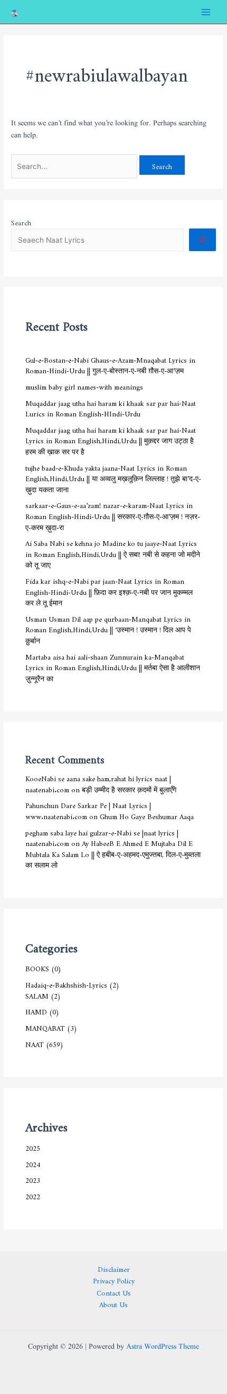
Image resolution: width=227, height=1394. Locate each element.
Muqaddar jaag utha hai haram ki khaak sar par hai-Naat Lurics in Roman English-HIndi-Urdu (110, 407)
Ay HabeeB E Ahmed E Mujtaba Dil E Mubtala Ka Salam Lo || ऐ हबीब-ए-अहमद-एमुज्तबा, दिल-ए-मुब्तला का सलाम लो (113, 852)
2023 (32, 1179)
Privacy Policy (114, 1279)
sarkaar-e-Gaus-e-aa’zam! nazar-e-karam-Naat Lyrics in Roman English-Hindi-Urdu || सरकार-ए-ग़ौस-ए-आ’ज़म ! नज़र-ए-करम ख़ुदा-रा (112, 514)
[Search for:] (75, 165)
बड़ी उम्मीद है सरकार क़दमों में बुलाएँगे (129, 788)
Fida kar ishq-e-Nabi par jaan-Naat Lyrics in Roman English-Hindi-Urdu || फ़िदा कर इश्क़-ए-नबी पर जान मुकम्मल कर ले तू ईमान (109, 590)
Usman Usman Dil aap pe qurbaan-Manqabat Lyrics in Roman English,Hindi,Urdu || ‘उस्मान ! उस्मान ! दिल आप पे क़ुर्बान (108, 628)
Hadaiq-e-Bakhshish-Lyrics (66, 983)
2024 (32, 1163)
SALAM (37, 994)
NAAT (34, 1043)
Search (21, 221)
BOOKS (37, 967)
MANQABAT (45, 1026)
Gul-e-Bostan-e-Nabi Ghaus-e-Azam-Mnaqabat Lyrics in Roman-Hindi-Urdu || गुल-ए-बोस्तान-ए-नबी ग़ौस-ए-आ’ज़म (110, 364)
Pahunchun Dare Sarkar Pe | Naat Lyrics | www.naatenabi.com (88, 809)
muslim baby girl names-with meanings (84, 385)
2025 (32, 1147)
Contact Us (114, 1292)
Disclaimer (114, 1268)
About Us (113, 1303)
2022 (32, 1195)
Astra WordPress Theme (162, 1347)
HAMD (36, 1010)
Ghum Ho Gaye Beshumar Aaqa (147, 815)
